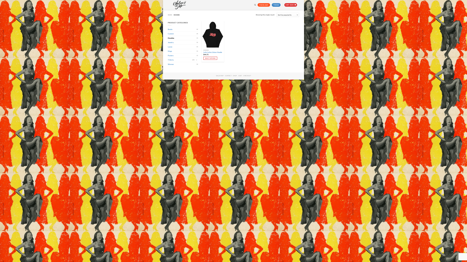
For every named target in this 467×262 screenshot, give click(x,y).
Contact (228, 75)
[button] (290, 5)
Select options (210, 58)
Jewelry (171, 42)
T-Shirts (171, 60)
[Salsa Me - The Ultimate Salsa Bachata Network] (180, 5)
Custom (171, 34)
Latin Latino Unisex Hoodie (212, 52)
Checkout (247, 75)
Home (170, 15)
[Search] (255, 5)
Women (171, 64)
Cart (240, 75)
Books (170, 29)
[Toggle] (196, 60)
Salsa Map (220, 75)
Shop (235, 75)
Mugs (170, 51)
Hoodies (171, 38)
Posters (171, 55)
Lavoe (170, 47)
